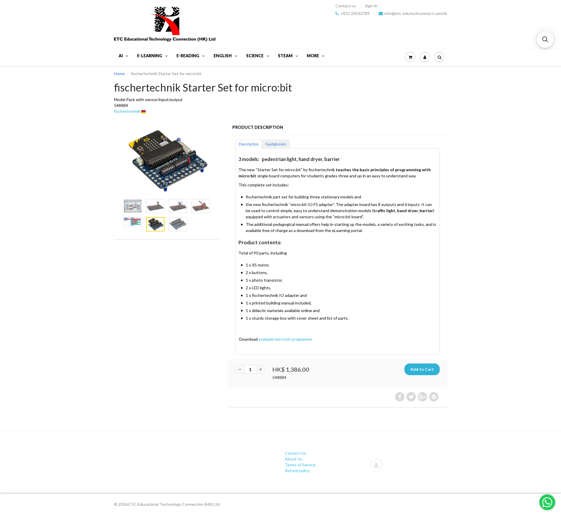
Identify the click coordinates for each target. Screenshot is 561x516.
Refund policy (297, 470)
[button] (545, 39)
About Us (293, 458)
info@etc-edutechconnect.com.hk (416, 13)
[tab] (248, 143)
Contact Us (295, 453)
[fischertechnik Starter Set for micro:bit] (166, 160)
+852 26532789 (355, 13)
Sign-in (371, 6)
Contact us (345, 6)
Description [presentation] (249, 144)
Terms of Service (300, 464)
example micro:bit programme (285, 339)
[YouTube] (376, 465)
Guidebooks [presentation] (275, 144)
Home (119, 73)
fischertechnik (127, 111)
